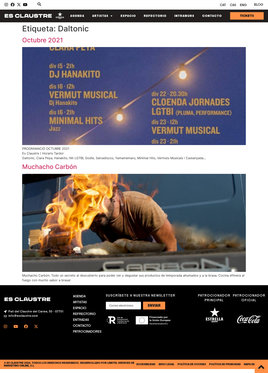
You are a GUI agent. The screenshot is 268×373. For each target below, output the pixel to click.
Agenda (77, 15)
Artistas (100, 15)
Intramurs (184, 15)
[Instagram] (5, 326)
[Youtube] (15, 326)
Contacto (212, 15)
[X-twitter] (36, 326)
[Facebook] (26, 326)
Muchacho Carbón (49, 167)
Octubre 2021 (42, 40)
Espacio (128, 15)
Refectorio (155, 15)
